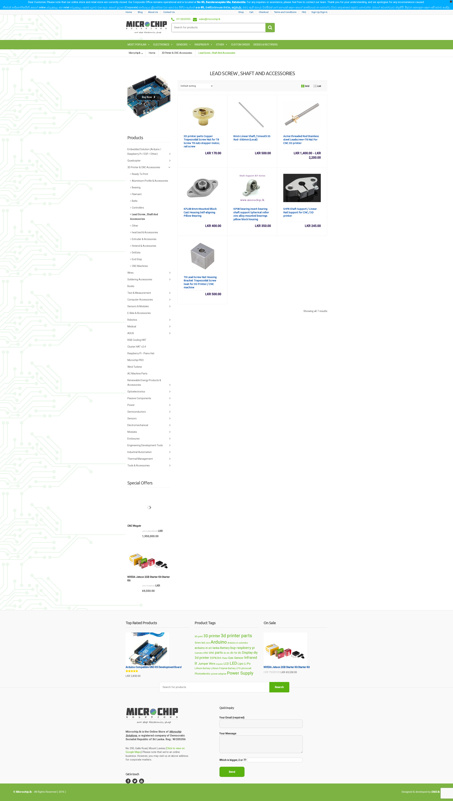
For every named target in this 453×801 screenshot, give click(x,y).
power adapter (218, 673)
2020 (208, 643)
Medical (131, 326)
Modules (132, 431)
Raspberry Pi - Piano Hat (140, 353)
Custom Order (240, 44)
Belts (134, 200)
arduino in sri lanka (207, 648)
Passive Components (139, 398)
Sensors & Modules (138, 306)
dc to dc (235, 652)
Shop (241, 12)
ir (196, 663)
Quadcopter (134, 160)
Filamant (137, 194)
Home (129, 12)
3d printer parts (236, 635)
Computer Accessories (140, 299)
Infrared (250, 657)
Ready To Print (140, 174)
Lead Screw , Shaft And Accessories (144, 216)
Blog (140, 12)
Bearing (136, 187)
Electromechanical (137, 425)
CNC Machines (140, 266)
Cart (251, 12)
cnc (205, 652)
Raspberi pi (202, 44)
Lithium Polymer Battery (223, 668)
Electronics (161, 44)
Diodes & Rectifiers (265, 44)
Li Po (247, 663)
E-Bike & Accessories (139, 313)
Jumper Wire (206, 663)
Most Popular (137, 44)
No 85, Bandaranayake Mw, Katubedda (221, 2)
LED (233, 663)
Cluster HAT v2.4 (136, 346)
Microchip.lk (135, 52)
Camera (199, 653)
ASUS (130, 333)
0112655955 (183, 19)
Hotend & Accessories (144, 245)
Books (130, 286)
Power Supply (240, 673)
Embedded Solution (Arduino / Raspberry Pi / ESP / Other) (144, 151)
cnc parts (216, 652)
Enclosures (133, 438)
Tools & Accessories (138, 465)
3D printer (211, 636)
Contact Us (169, 12)
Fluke (224, 658)
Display (247, 652)
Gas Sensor (235, 658)
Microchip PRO (135, 360)
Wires (130, 272)
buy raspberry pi (242, 648)
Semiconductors (136, 411)
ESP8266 (215, 658)
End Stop (137, 259)
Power (131, 405)
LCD (226, 663)
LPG (238, 668)
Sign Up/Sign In (319, 12)
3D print (199, 636)
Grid (306, 86)
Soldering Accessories (139, 279)
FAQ (304, 12)
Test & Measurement (139, 292)
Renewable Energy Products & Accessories (144, 382)
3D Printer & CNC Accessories (177, 52)
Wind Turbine (134, 366)
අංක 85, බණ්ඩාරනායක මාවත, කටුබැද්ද (218, 7)
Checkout (264, 12)
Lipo (240, 663)
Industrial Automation (139, 452)
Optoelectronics (136, 391)
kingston (219, 664)
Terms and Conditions (285, 12)
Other (220, 44)
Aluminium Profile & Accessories (150, 180)
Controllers (138, 207)
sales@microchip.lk (209, 19)
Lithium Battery (202, 668)
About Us (153, 12)
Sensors (182, 44)
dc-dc (226, 653)
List (319, 86)
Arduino (219, 642)
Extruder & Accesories (144, 239)
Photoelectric (202, 673)
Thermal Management (140, 458)
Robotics (132, 319)
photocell (246, 668)
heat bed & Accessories (145, 232)
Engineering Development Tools (145, 445)
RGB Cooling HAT (136, 340)
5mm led (200, 642)
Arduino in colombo (238, 642)
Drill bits (136, 252)
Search (279, 687)
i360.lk (435, 791)
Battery (225, 648)
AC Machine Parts (137, 373)
